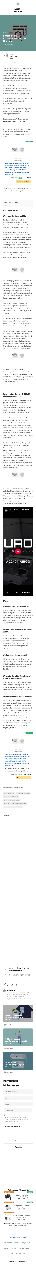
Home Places (14, 56)
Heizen (6, 1248)
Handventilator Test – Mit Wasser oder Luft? (19, 969)
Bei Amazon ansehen (24, 181)
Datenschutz (22, 1238)
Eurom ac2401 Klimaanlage (11, 796)
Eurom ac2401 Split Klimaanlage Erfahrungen (15, 803)
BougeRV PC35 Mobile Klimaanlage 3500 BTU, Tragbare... (21, 1196)
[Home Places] (18, 16)
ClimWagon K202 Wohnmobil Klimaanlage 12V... (22, 1206)
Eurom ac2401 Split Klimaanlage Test (13, 807)
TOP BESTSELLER (24, 1248)
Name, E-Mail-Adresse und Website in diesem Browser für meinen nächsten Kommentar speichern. (16, 1119)
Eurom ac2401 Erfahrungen (23, 793)
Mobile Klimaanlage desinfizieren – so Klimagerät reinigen (16, 1041)
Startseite (8, 1243)
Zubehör (18, 1253)
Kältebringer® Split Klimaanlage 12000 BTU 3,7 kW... (22, 1216)
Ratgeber (10, 1253)
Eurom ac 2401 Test (9, 793)
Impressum (13, 1238)
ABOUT (25, 1253)
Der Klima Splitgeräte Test (19, 975)
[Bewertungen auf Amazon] (18, 158)
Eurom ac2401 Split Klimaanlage (12, 800)
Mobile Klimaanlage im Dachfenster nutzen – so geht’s (14, 1017)
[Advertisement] (18, 887)
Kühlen (5, 32)
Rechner (14, 1248)
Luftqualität (25, 1243)
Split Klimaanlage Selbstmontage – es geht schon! (14, 1065)
